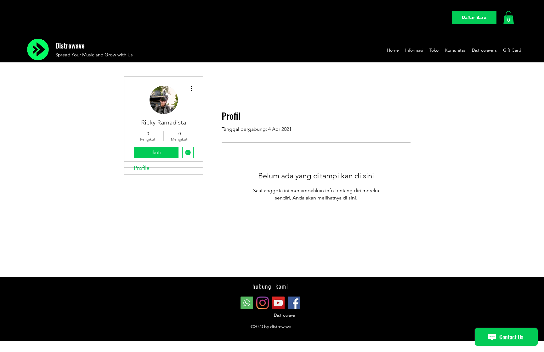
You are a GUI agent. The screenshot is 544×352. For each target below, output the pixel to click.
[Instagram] (262, 303)
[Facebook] (294, 303)
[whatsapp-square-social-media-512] (247, 303)
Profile (142, 167)
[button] (508, 17)
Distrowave (70, 45)
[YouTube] (278, 303)
